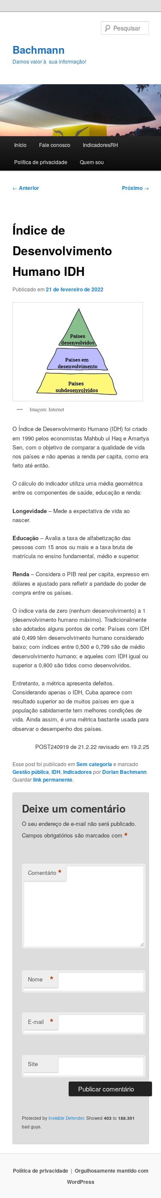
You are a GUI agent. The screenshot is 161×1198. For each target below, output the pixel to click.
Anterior (25, 188)
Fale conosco (54, 144)
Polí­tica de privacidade (40, 161)
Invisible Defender (66, 1118)
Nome (41, 979)
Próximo (135, 188)
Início (20, 144)
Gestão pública (30, 772)
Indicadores (77, 772)
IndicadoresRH (100, 144)
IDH (56, 772)
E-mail (41, 1022)
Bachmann (38, 49)
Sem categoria (94, 764)
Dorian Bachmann (124, 772)
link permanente (53, 779)
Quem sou (92, 161)
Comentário (45, 873)
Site (33, 1064)
